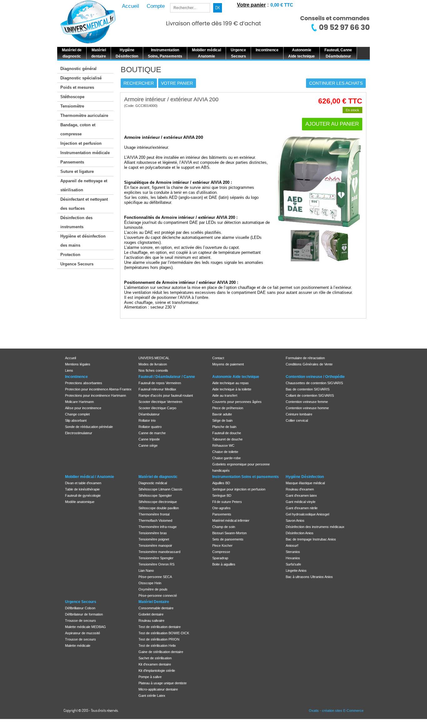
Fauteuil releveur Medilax (157, 389)
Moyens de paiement (228, 364)
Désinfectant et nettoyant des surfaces (84, 204)
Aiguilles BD (221, 483)
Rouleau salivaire (151, 620)
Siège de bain (222, 420)
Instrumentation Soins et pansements (245, 477)
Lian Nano (146, 570)
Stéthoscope (72, 96)
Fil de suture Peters (227, 502)
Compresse (221, 552)
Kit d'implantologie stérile (156, 670)
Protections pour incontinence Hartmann (95, 395)
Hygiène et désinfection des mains (83, 241)
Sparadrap (220, 558)
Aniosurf (292, 545)
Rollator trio (147, 420)
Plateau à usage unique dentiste (162, 683)
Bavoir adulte (222, 414)
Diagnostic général (78, 68)
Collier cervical (297, 420)
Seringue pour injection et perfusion (238, 489)
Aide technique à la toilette (231, 389)
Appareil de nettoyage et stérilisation (83, 185)
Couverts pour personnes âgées (237, 402)
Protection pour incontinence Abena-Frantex (98, 389)
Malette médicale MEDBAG (85, 627)
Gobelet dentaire (150, 614)
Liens (69, 370)
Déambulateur (149, 414)
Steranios (293, 552)
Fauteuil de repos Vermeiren (159, 383)
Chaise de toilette (225, 452)
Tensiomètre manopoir (155, 545)
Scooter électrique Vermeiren (160, 402)
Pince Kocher (222, 545)
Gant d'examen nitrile (302, 508)
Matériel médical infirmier (230, 520)
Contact (218, 358)
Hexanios (293, 558)
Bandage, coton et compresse (77, 129)
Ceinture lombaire (299, 414)
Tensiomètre (72, 106)
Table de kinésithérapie (82, 489)
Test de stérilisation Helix (157, 645)
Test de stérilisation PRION (158, 639)
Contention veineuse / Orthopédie (315, 377)
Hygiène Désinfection (305, 477)
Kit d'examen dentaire (154, 664)
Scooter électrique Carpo (157, 408)
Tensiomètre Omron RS (156, 564)
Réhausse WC (223, 445)
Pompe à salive (150, 677)
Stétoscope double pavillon (158, 508)
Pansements (72, 162)
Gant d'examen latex (301, 495)
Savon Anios (295, 520)
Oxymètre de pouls (153, 589)
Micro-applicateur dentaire (158, 689)
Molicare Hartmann (79, 402)
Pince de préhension (227, 408)
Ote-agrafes (221, 508)
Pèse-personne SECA (155, 577)
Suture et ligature (77, 171)
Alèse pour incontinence (83, 408)
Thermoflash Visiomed (155, 520)
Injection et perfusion (81, 143)
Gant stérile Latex (151, 695)
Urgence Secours (76, 264)
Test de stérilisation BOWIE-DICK (163, 633)
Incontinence (76, 377)
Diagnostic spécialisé (81, 78)
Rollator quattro (150, 427)
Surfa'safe (293, 564)
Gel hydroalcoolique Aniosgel (307, 514)
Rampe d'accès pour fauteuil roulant (165, 395)
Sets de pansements (228, 539)
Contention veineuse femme (307, 402)
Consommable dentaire (155, 608)
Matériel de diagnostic (158, 477)
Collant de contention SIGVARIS (310, 395)
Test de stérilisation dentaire (159, 627)
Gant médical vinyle (300, 502)
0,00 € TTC (281, 5)
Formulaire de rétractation (305, 358)
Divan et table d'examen (83, 483)
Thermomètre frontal (153, 514)
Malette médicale (77, 645)
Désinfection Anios (300, 533)
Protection (70, 254)
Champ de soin (223, 527)
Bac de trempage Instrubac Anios (311, 539)
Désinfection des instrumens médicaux (315, 527)
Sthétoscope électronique (157, 502)
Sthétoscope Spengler (155, 495)
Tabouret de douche (227, 439)
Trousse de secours (80, 620)
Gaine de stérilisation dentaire (160, 652)
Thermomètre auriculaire (84, 115)
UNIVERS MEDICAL (153, 358)
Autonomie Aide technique (235, 377)
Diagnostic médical (152, 483)
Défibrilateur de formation (84, 614)
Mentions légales (77, 364)
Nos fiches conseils (153, 370)
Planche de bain (224, 427)
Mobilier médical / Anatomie (89, 477)
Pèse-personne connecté (157, 595)
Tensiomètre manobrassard (159, 552)
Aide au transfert (224, 395)
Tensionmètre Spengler (155, 558)
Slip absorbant (76, 420)
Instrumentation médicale (85, 152)
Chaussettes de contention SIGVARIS (314, 383)
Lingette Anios (296, 570)
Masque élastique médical (305, 483)
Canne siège (148, 445)
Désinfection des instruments (76, 222)
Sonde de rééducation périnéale (89, 427)
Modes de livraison (152, 364)
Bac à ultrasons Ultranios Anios (309, 577)
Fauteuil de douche (226, 433)
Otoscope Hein (149, 583)
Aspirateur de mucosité (82, 633)
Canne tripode (149, 439)
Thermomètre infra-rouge (157, 527)
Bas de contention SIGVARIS (307, 389)
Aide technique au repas (230, 383)
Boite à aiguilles (223, 564)
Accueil (70, 358)
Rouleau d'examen (300, 489)
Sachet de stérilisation (155, 658)
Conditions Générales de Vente (309, 364)
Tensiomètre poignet (153, 539)
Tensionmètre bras (152, 533)
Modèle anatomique (79, 502)
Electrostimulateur (78, 433)
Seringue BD (221, 495)
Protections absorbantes (83, 383)
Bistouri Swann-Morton (229, 533)
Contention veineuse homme (307, 408)
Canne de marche (152, 433)
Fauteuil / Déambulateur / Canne (166, 377)
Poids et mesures (77, 87)
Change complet (77, 414)
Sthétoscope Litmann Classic (160, 489)
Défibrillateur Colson (80, 608)
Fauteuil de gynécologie (83, 495)
